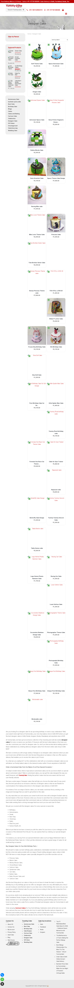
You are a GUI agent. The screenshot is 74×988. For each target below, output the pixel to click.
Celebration (12, 118)
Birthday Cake (12, 106)
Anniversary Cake (13, 99)
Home (29, 34)
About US (10, 924)
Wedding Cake (12, 130)
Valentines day (13, 128)
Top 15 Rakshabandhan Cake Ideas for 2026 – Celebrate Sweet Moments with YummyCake (62, 927)
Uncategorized (12, 126)
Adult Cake (11, 935)
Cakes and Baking (14, 114)
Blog (9, 937)
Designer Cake (12, 121)
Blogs (10, 109)
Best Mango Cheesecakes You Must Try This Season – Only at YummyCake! (61, 949)
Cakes (10, 111)
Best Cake (11, 104)
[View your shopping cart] (63, 10)
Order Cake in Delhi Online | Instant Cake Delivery (61, 959)
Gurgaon (42, 932)
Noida (41, 929)
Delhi (41, 924)
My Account (11, 929)
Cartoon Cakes (20, 908)
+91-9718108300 (33, 1)
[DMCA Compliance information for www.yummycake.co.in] (12, 943)
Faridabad (43, 927)
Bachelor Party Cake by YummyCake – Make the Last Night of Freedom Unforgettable (62, 968)
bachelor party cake (14, 102)
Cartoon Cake (12, 116)
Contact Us (11, 927)
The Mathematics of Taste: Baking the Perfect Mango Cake (62, 939)
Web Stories (11, 940)
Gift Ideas (11, 123)
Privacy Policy (12, 932)
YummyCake (23, 775)
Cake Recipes (28, 931)
